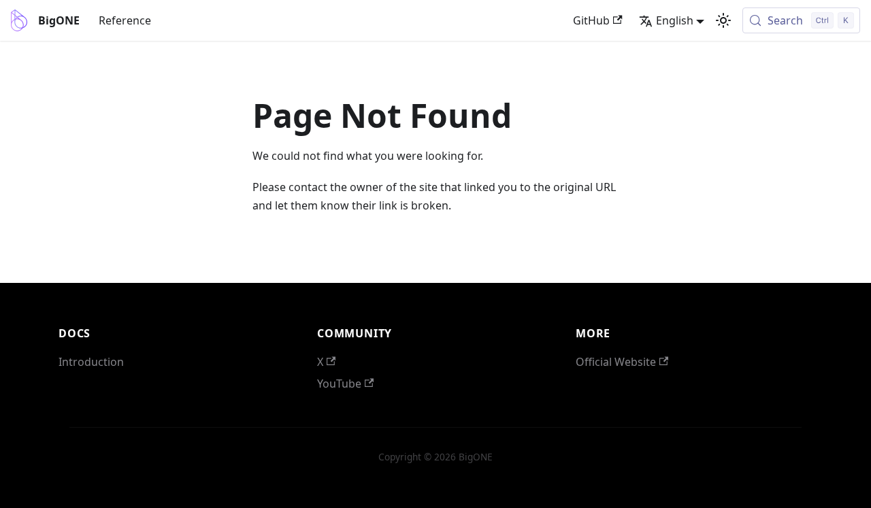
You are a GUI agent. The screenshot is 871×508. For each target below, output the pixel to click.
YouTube (339, 383)
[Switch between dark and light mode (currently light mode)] (723, 20)
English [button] (674, 20)
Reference (125, 20)
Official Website (616, 361)
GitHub (591, 20)
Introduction (91, 361)
